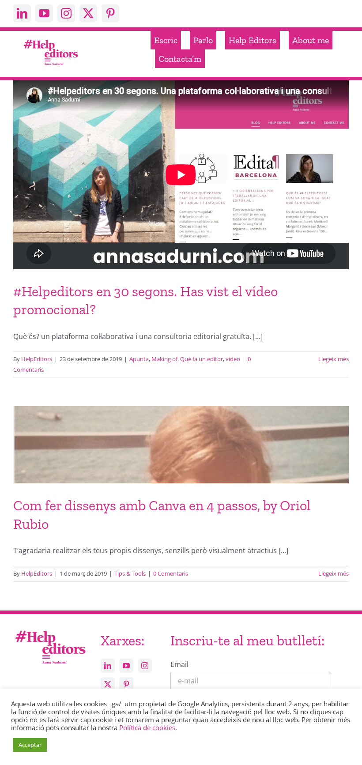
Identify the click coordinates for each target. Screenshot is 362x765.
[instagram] (66, 13)
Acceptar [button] (30, 745)
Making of (164, 359)
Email (179, 664)
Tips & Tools (130, 573)
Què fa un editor (201, 359)
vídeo (233, 359)
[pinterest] (110, 13)
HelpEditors (36, 359)
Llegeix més (333, 359)
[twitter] (88, 13)
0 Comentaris (170, 573)
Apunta (139, 359)
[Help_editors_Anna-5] (50, 631)
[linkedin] (22, 13)
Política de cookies (147, 727)
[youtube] (44, 13)
